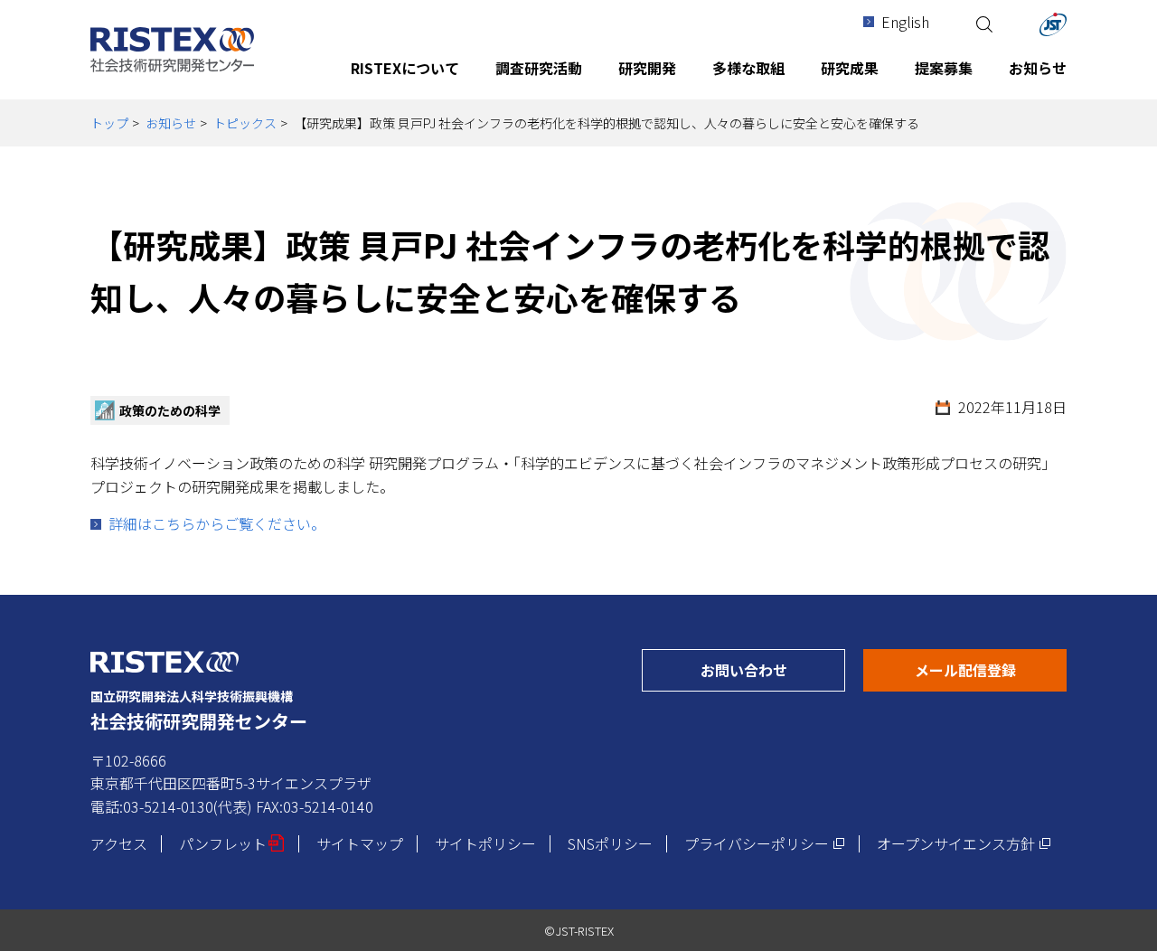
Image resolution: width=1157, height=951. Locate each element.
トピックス (245, 123)
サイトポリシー (485, 843)
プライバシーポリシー (764, 843)
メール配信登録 (991, 669)
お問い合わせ (773, 669)
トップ (109, 123)
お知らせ (171, 123)
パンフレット (232, 843)
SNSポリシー (610, 843)
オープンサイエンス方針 (964, 843)
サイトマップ (359, 843)
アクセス (118, 843)
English (905, 22)
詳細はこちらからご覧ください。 (216, 523)
